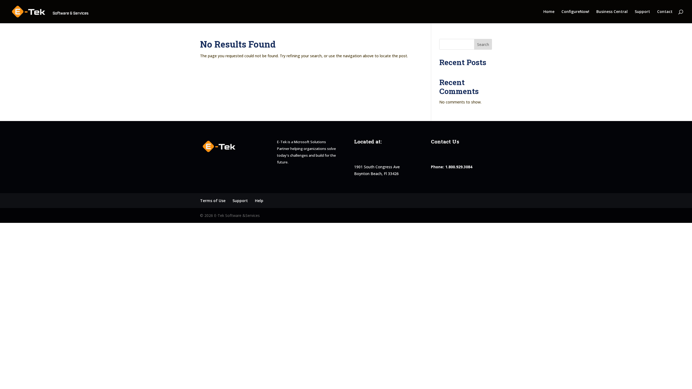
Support (642, 12)
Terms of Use (212, 200)
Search (483, 44)
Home (548, 12)
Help (259, 200)
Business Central (612, 12)
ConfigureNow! (575, 12)
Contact (665, 12)
